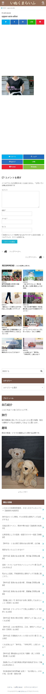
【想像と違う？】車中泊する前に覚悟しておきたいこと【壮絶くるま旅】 (22, 601)
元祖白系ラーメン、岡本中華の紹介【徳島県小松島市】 (22, 527)
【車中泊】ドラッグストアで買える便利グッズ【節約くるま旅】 (22, 610)
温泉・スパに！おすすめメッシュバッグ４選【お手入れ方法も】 (22, 566)
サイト (4, 227)
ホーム (10, 687)
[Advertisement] (23, 50)
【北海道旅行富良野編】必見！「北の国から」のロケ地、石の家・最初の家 (22, 672)
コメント (5, 190)
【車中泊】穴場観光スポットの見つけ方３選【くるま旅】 (22, 637)
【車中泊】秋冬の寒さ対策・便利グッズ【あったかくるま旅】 (22, 619)
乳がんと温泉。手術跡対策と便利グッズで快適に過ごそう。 (22, 575)
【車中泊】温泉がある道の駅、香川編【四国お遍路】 (21, 557)
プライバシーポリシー (31, 687)
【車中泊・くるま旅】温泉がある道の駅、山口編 (21, 543)
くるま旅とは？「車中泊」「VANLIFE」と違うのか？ (21, 645)
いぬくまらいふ (23, 3)
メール (4, 218)
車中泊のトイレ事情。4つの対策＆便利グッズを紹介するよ (21, 518)
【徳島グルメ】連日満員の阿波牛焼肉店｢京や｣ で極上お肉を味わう (22, 663)
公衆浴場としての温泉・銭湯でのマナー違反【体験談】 (22, 536)
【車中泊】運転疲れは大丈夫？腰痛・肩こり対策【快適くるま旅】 (21, 654)
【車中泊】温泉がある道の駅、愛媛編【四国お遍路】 (21, 592)
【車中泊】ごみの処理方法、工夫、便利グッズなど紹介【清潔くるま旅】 (22, 628)
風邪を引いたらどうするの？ (13, 550)
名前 (4, 210)
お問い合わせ (18, 687)
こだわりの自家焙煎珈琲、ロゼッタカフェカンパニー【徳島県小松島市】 (22, 509)
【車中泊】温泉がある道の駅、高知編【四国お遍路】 (21, 584)
